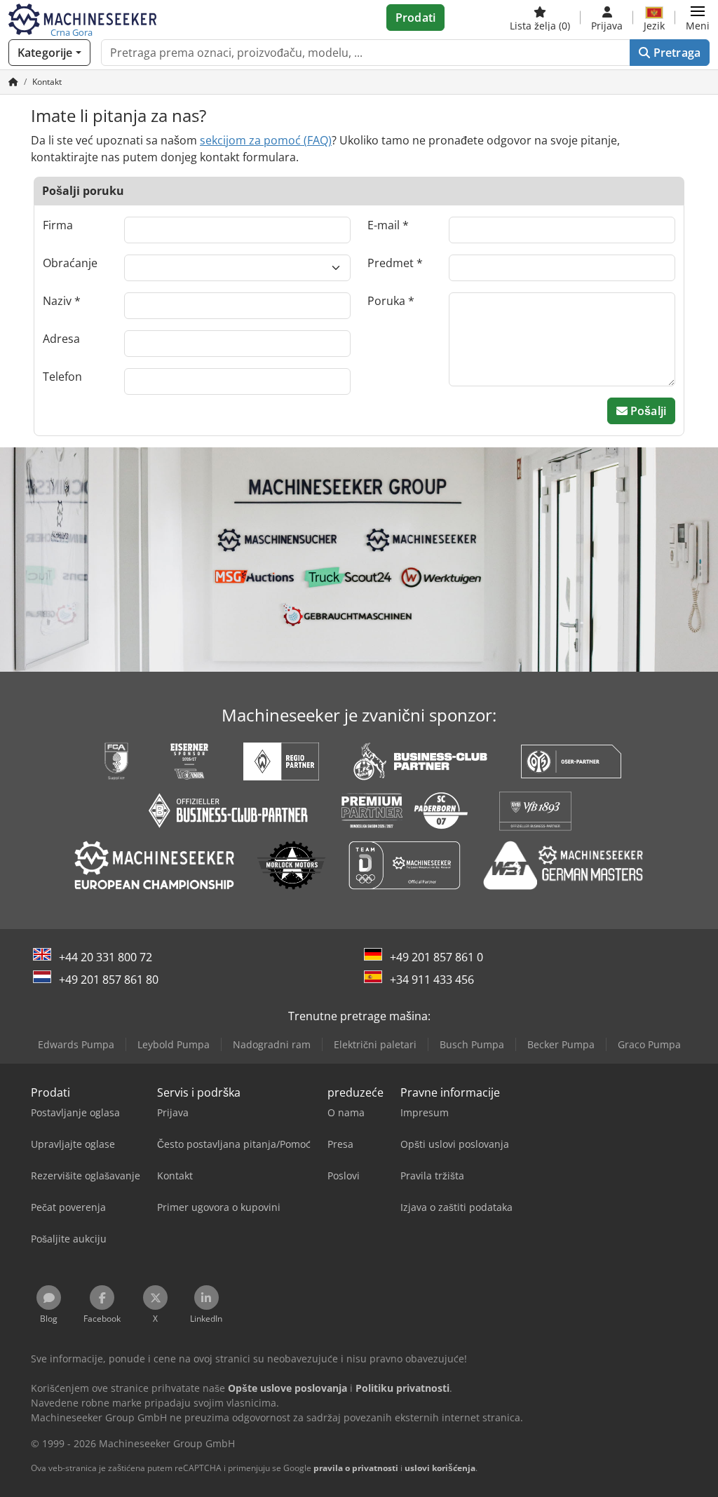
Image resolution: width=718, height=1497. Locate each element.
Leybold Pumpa (173, 1044)
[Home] (13, 82)
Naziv (57, 301)
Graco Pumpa (649, 1044)
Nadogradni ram (272, 1044)
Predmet (390, 263)
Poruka (386, 301)
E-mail (383, 225)
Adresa (61, 338)
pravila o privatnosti (355, 1468)
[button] (698, 17)
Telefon (62, 376)
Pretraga (675, 52)
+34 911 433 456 (432, 979)
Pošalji (647, 411)
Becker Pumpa (561, 1044)
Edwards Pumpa (76, 1044)
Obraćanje (70, 263)
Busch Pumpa (472, 1044)
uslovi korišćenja (440, 1468)
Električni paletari (375, 1044)
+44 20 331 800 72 (105, 957)
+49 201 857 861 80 (108, 979)
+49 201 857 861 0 (436, 957)
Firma (58, 225)
